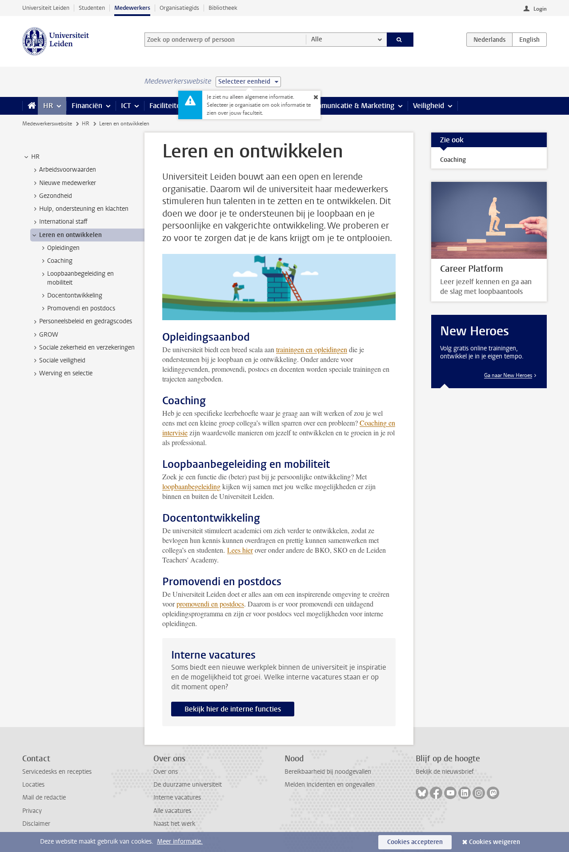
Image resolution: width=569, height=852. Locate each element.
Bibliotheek (222, 8)
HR (48, 105)
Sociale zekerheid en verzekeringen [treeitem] (87, 347)
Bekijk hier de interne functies (232, 709)
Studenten (92, 8)
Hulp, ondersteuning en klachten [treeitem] (83, 209)
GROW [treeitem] (48, 334)
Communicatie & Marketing (351, 105)
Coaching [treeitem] (59, 261)
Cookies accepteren (415, 842)
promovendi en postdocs (210, 603)
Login (540, 8)
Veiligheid (428, 105)
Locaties (33, 784)
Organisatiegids (179, 8)
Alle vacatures (172, 811)
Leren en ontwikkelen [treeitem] (70, 235)
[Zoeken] (400, 39)
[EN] (529, 39)
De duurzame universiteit (187, 784)
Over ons (165, 772)
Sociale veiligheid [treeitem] (62, 360)
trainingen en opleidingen (311, 349)
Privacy (32, 811)
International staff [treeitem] (63, 221)
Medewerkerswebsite (47, 123)
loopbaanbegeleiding (191, 486)
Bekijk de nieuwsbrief (445, 772)
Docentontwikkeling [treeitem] (74, 295)
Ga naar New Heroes (508, 375)
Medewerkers (132, 8)
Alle (316, 39)
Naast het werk (174, 824)
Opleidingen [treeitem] (63, 248)
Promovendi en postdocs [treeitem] (81, 308)
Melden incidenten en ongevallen (329, 784)
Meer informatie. (180, 841)
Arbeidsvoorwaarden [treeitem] (67, 169)
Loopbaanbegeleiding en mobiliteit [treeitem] (80, 277)
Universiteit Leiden (45, 8)
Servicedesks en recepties (57, 772)
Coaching (453, 160)
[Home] (30, 106)
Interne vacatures (177, 797)
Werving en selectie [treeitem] (65, 373)
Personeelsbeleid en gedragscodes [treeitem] (85, 321)
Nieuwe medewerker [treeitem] (67, 183)
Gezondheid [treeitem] (55, 196)
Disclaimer (36, 824)
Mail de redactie (44, 797)
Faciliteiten (166, 105)
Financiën (87, 105)
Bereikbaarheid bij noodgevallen (327, 772)
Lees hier (240, 550)
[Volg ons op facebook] (436, 793)
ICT (126, 105)
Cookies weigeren (494, 842)
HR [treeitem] (35, 157)
